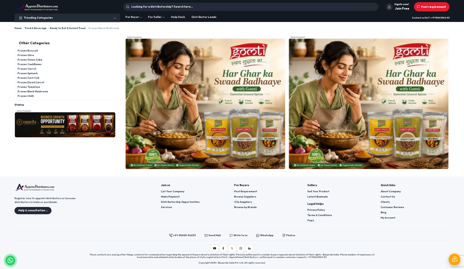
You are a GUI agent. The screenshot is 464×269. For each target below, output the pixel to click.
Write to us (240, 235)
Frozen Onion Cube (30, 59)
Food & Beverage (36, 28)
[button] (10, 260)
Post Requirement (245, 191)
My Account (388, 217)
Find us (290, 235)
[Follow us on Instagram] (240, 248)
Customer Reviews (392, 207)
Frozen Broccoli (28, 50)
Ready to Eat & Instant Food (67, 28)
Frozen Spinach (28, 73)
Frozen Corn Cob (28, 78)
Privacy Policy (316, 210)
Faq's (310, 220)
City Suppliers (243, 202)
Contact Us (388, 196)
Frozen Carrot (27, 68)
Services (166, 207)
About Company (391, 191)
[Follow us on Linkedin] (249, 248)
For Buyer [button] (132, 17)
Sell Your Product (318, 191)
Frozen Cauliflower (30, 64)
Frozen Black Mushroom (33, 91)
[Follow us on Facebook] (223, 248)
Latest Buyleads (317, 196)
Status (19, 104)
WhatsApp (267, 235)
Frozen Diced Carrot (31, 82)
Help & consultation (31, 210)
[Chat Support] (454, 259)
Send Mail (214, 235)
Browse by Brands (245, 207)
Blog (383, 212)
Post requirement (433, 7)
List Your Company (172, 191)
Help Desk (178, 17)
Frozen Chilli (26, 96)
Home (18, 28)
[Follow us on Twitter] (232, 248)
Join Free (402, 8)
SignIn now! (401, 4)
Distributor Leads (204, 17)
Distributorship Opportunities (180, 202)
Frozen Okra (26, 55)
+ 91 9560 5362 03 (440, 18)
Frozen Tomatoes (29, 87)
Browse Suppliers (245, 196)
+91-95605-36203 (184, 235)
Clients (385, 202)
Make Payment (170, 196)
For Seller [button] (155, 17)
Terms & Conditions (319, 215)
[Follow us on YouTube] (214, 248)
